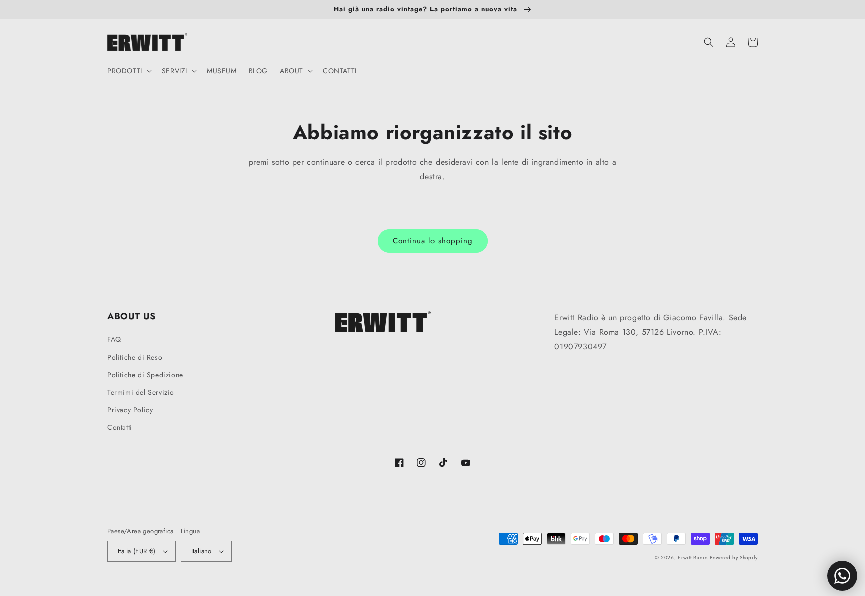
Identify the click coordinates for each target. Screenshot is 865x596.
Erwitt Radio (692, 557)
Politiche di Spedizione (145, 375)
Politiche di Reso (134, 357)
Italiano (201, 551)
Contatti (119, 427)
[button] (128, 70)
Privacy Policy (130, 410)
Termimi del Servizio (140, 392)
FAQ (114, 339)
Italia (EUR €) (137, 551)
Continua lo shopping (433, 240)
